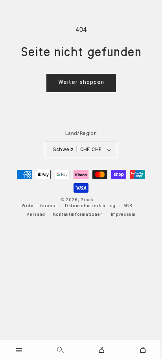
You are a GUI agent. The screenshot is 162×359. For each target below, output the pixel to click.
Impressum (123, 215)
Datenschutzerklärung (90, 206)
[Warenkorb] (142, 349)
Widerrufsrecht (39, 206)
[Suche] (60, 349)
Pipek (87, 200)
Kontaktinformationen (78, 215)
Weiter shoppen (81, 83)
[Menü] (19, 349)
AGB (128, 206)
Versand (35, 215)
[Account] (101, 349)
